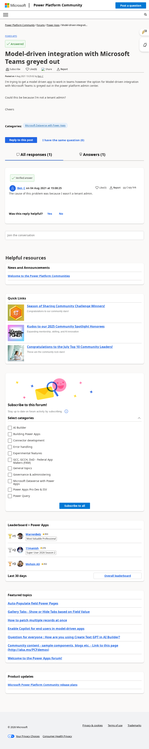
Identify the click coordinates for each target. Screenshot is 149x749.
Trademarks (134, 725)
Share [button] (49, 69)
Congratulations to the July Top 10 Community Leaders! (70, 347)
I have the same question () (63, 140)
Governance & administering (32, 474)
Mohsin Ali (33, 564)
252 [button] (45, 564)
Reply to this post (21, 140)
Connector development (28, 440)
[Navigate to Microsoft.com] (15, 5)
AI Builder (19, 427)
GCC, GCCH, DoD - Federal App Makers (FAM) (33, 461)
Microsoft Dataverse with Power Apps (45, 125)
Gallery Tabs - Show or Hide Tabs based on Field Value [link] (49, 612)
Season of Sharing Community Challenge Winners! (66, 306)
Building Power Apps (26, 434)
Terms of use (115, 725)
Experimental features (27, 453)
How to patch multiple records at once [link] (37, 620)
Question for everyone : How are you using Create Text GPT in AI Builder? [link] (64, 637)
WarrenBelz (33, 534)
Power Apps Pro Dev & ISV (30, 489)
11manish (32, 548)
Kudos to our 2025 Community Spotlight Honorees (66, 326)
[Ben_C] (13, 188)
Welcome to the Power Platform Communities (39, 276)
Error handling (22, 447)
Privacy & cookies (92, 725)
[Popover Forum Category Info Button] (66, 411)
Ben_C (40, 76)
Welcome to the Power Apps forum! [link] (35, 658)
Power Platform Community (58, 5)
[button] (130, 6)
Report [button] (64, 69)
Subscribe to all (74, 506)
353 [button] (46, 534)
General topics (22, 468)
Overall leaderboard (117, 576)
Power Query (21, 496)
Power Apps (53, 25)
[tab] (34, 156)
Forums (41, 25)
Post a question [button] (130, 5)
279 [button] (44, 548)
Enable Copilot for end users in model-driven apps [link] (46, 628)
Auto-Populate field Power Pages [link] (33, 603)
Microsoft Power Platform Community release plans (42, 685)
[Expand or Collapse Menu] (5, 15)
